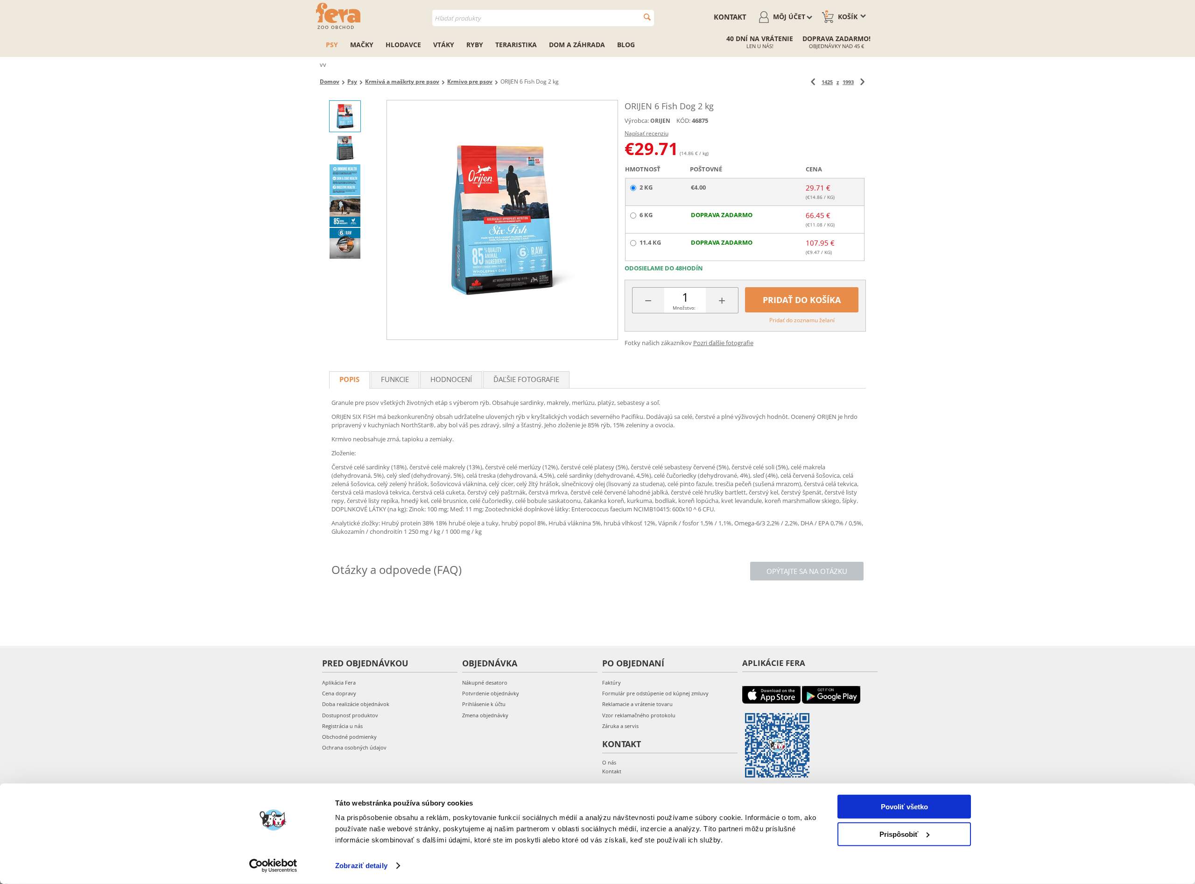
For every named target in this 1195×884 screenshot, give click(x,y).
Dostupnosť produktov (350, 715)
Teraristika (516, 44)
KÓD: (683, 120)
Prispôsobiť (898, 834)
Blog (626, 44)
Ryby (474, 44)
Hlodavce (403, 44)
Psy (332, 44)
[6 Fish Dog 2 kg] (502, 219)
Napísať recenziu (646, 133)
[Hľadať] (647, 17)
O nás (609, 762)
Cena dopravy (339, 693)
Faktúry (611, 682)
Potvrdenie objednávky (490, 693)
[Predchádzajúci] (813, 82)
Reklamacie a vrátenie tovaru (637, 703)
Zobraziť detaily (361, 866)
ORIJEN (660, 121)
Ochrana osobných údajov (354, 747)
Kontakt (730, 16)
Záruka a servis (620, 725)
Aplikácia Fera (339, 682)
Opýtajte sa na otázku (806, 571)
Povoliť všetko (904, 807)
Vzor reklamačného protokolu (638, 715)
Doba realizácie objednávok (355, 703)
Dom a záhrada (577, 44)
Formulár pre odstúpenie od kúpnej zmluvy (655, 693)
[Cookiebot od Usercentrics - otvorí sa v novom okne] (273, 866)
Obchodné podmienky (349, 736)
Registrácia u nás (342, 725)
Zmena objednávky (485, 715)
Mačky (361, 44)
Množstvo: (684, 307)
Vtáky (443, 44)
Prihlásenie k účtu (484, 703)
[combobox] (543, 18)
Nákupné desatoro (484, 682)
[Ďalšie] (862, 82)
